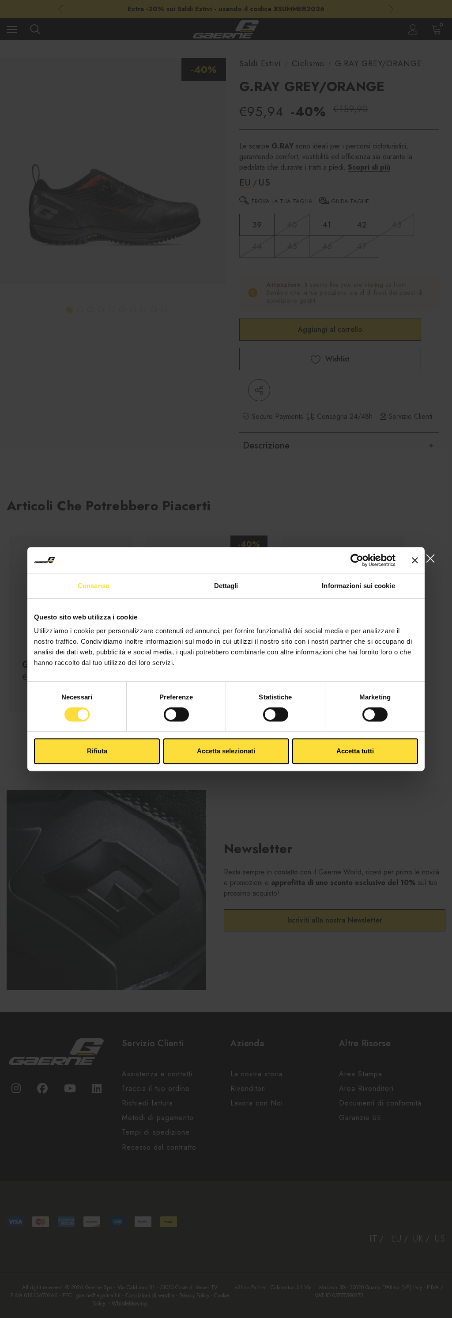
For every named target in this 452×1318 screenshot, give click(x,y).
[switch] (176, 714)
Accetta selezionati (226, 751)
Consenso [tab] (93, 585)
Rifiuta (97, 751)
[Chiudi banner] (415, 560)
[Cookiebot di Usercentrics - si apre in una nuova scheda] (357, 560)
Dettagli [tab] (226, 585)
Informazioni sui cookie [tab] (358, 585)
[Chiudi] (430, 558)
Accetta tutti (355, 751)
